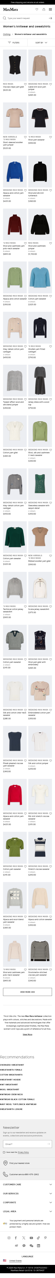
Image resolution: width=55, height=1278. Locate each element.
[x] (24, 1238)
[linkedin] (38, 1245)
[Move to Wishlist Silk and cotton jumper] (50, 760)
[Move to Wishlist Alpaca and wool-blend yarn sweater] (25, 916)
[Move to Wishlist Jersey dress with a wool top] (50, 399)
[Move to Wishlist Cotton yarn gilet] (25, 450)
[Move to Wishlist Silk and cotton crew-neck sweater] (25, 710)
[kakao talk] (24, 1245)
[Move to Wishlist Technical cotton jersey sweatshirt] (25, 606)
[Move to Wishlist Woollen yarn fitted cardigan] (50, 346)
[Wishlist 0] (37, 9)
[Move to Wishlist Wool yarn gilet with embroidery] (50, 659)
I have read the (17, 1152)
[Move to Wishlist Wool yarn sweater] (50, 137)
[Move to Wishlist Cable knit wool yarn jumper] (50, 84)
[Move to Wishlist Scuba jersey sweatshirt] (50, 606)
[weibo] (16, 1245)
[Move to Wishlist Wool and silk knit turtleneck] (50, 190)
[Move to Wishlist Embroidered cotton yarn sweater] (50, 710)
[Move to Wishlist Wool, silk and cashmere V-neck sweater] (50, 450)
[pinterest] (46, 1238)
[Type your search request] (50, 18)
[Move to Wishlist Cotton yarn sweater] (50, 296)
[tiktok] (38, 1238)
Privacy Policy (23, 1152)
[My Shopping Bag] (44, 9)
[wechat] (31, 1245)
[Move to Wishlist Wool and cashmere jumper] (50, 243)
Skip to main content (11, 1)
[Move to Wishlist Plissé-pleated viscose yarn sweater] (25, 760)
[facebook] (16, 1238)
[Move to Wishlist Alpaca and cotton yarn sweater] (25, 190)
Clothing (6, 34)
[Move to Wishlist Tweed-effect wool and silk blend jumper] (25, 399)
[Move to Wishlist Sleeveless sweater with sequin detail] (50, 503)
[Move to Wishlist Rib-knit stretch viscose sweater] (50, 813)
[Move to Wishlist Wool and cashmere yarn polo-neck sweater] (25, 243)
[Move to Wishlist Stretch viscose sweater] (50, 866)
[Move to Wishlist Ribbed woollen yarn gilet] (50, 555)
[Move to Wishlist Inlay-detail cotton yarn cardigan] (25, 346)
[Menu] (50, 9)
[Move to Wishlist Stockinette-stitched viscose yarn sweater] (50, 969)
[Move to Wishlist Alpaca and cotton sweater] (25, 296)
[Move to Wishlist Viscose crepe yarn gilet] (25, 84)
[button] (13, 42)
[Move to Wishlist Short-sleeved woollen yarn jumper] (25, 137)
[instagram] (9, 1238)
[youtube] (31, 1238)
